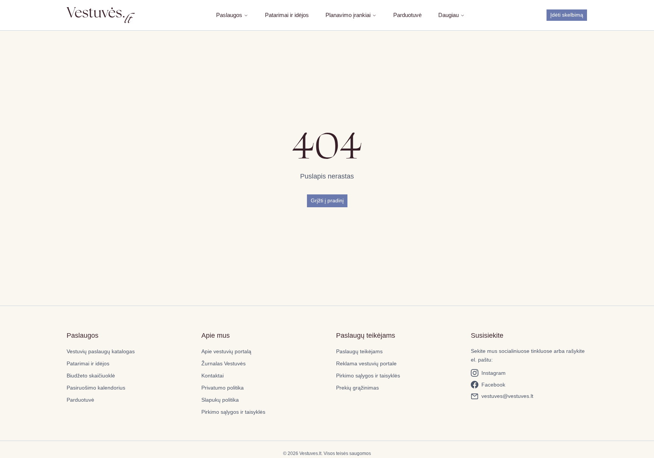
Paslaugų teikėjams (359, 351)
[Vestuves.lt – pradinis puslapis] (101, 15)
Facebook (493, 385)
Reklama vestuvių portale (366, 363)
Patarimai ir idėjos (287, 15)
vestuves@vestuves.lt (507, 396)
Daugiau (448, 15)
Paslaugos (229, 15)
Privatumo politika (222, 388)
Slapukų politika (220, 400)
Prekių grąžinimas (357, 388)
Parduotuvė (407, 15)
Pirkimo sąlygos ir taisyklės (233, 412)
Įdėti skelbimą (566, 15)
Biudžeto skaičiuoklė (91, 376)
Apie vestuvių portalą (226, 351)
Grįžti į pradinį (327, 200)
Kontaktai (212, 376)
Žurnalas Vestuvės (223, 363)
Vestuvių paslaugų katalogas (101, 351)
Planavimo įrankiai (348, 15)
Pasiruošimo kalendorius (96, 388)
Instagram (493, 373)
